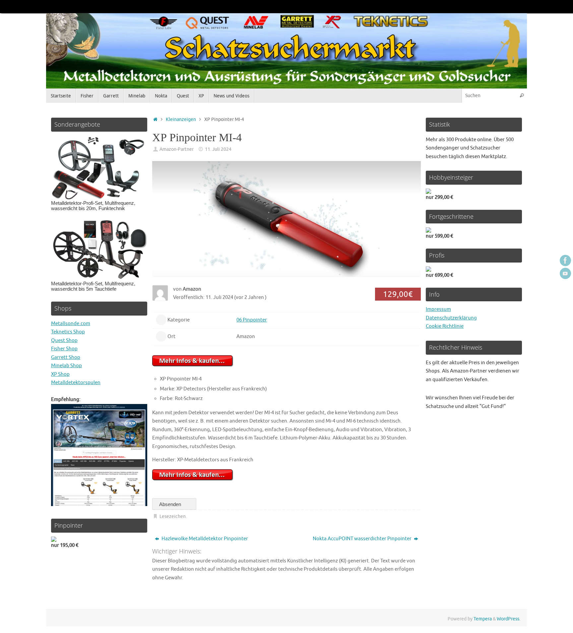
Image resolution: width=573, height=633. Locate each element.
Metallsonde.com (70, 323)
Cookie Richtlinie (445, 326)
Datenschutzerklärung (451, 318)
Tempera (483, 619)
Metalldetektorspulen (75, 382)
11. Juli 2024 (218, 149)
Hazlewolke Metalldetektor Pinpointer (204, 539)
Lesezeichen (172, 516)
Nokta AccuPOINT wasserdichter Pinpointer (363, 539)
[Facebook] (565, 260)
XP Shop (60, 374)
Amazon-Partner (176, 149)
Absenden (170, 504)
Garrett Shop (65, 357)
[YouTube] (565, 273)
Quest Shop (64, 340)
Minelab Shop (66, 366)
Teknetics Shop (68, 332)
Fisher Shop (64, 349)
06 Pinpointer (251, 320)
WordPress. (508, 619)
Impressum (438, 309)
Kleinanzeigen (181, 119)
